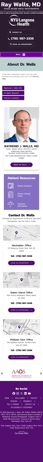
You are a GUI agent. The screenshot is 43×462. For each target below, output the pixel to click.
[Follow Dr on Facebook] (14, 393)
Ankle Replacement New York (21, 427)
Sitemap (13, 401)
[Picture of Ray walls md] (21, 8)
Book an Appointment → (21, 263)
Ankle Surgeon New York (31, 425)
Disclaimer (20, 398)
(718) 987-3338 (22, 38)
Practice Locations (11, 98)
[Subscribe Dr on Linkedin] (25, 393)
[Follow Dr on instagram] (18, 393)
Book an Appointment (22, 44)
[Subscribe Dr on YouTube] (29, 393)
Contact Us (17, 32)
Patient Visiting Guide (24, 194)
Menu (18, 54)
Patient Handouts (25, 185)
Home (7, 398)
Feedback (27, 401)
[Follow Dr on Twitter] (21, 393)
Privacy (34, 398)
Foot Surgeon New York (10, 425)
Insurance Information (22, 204)
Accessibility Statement (21, 407)
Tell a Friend (13, 404)
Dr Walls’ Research (11, 93)
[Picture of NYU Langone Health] (21, 20)
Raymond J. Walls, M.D (13, 88)
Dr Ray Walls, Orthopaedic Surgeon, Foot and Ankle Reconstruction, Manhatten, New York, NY (19, 75)
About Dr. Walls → (21, 165)
